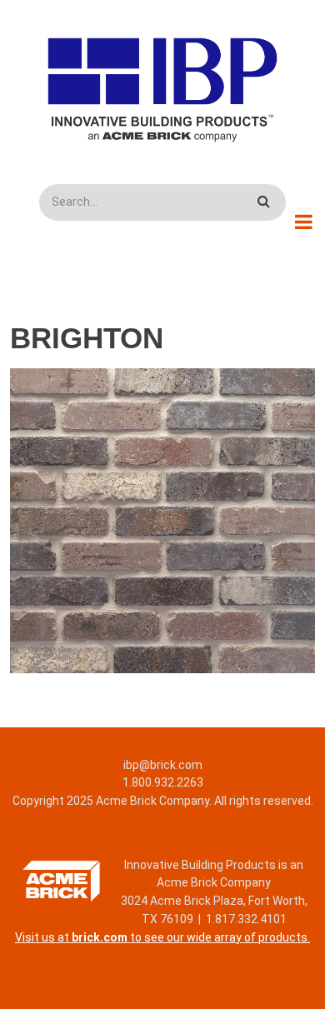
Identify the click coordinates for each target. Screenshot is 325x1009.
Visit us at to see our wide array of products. (162, 937)
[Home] (162, 89)
